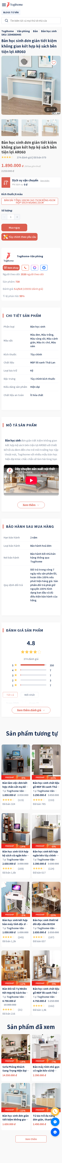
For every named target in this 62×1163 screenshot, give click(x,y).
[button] (4, 216)
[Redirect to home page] (15, 5)
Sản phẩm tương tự (32, 733)
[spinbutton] (10, 217)
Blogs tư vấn (11, 12)
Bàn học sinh (13, 440)
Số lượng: (7, 210)
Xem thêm (44, 180)
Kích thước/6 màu (12, 194)
